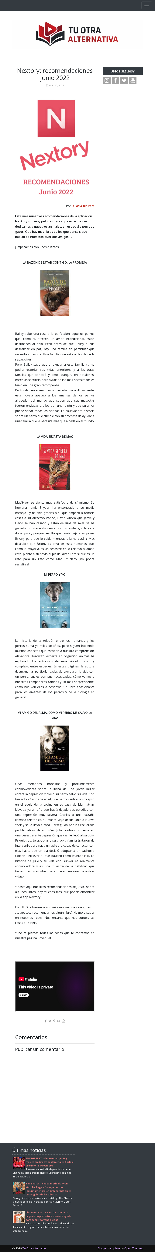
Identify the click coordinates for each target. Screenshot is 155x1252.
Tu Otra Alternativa (34, 1248)
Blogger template (109, 1248)
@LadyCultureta (83, 206)
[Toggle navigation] (146, 5)
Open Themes (133, 1248)
